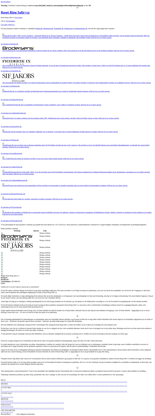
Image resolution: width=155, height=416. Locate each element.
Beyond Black (5, 2)
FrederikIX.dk (58, 28)
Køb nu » (12, 25)
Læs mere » (5, 25)
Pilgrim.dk (39, 28)
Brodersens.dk (48, 28)
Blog (13, 414)
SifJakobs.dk (68, 28)
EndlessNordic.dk (81, 28)
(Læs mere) (18, 17)
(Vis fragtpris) (10, 21)
